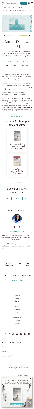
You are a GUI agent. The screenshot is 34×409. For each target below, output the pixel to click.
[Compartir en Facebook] (11, 66)
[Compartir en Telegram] (7, 66)
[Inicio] (3, 7)
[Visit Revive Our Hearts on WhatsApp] (13, 334)
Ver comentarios (17, 280)
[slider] (9, 35)
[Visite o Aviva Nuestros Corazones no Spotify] (21, 334)
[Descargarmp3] (19, 66)
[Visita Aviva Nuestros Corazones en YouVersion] (28, 334)
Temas (27, 198)
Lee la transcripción (17, 116)
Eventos (17, 312)
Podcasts (17, 295)
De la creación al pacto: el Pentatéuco (19, 62)
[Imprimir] (27, 66)
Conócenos (17, 320)
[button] (32, 3)
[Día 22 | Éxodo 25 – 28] (31, 14)
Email (4, 352)
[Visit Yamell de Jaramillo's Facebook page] (14, 227)
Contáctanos (17, 317)
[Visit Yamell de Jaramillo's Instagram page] (19, 227)
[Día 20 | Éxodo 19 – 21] (3, 14)
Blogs (17, 298)
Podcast (7, 8)
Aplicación (17, 309)
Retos (17, 301)
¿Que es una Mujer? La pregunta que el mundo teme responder (17, 146)
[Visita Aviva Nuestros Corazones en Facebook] (9, 334)
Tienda (17, 306)
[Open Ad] (17, 392)
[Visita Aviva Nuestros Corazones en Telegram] (25, 334)
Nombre (4, 347)
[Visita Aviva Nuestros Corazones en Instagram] (5, 334)
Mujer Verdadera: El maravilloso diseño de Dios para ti (17, 171)
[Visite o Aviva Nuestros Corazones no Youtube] (17, 334)
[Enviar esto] (23, 66)
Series (17, 198)
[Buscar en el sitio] (29, 3)
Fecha (7, 198)
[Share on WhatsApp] (15, 66)
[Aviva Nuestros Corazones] (8, 3)
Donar (24, 3)
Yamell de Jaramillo (17, 231)
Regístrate (6, 356)
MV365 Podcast (14, 8)
